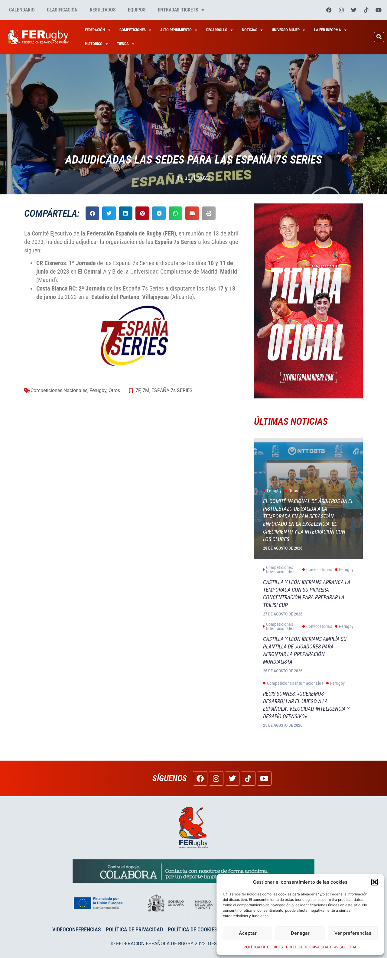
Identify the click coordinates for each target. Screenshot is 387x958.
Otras (293, 491)
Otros (114, 390)
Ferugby (97, 390)
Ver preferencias (352, 933)
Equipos (137, 10)
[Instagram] (341, 10)
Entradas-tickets (178, 10)
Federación (95, 30)
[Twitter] (353, 10)
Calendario (22, 10)
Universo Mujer (286, 30)
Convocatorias (319, 569)
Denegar (300, 933)
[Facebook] (329, 10)
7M (145, 390)
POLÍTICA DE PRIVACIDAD (308, 947)
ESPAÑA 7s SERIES (172, 390)
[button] (375, 882)
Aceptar (248, 933)
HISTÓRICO (93, 43)
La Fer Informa (327, 30)
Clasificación (62, 10)
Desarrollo (216, 30)
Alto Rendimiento (176, 30)
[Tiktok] (366, 10)
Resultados (103, 10)
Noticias (249, 30)
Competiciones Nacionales (59, 390)
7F (137, 390)
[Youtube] (378, 10)
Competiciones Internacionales (280, 569)
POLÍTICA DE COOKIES (263, 947)
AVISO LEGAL (345, 947)
